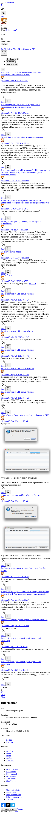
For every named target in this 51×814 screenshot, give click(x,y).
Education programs (14, 797)
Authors (9, 758)
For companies (12, 774)
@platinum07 (11, 30)
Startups (9, 799)
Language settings (9, 809)
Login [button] (3, 16)
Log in (9, 740)
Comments (29, 49)
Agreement (10, 779)
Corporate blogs (12, 790)
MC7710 (32, 283)
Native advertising (13, 795)
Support (20, 809)
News (20, 49)
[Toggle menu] (2, 3)
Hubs (8, 756)
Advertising (11, 792)
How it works (12, 769)
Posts (16, 49)
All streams (10, 2)
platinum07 (5, 81)
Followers (11, 62)
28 (2, 694)
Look (3, 102)
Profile (4, 49)
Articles (10, 49)
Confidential (11, 781)
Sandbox (10, 760)
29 (4, 694)
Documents (11, 776)
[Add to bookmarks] (8, 101)
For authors (11, 772)
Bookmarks (12, 59)
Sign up (9, 742)
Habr (15, 812)
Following (12, 64)
